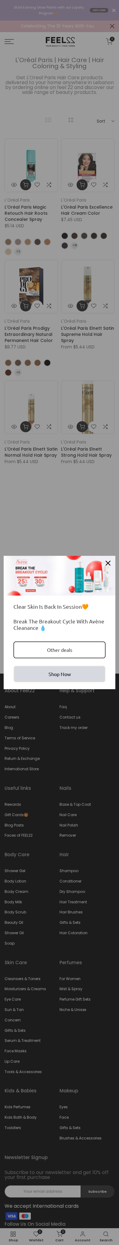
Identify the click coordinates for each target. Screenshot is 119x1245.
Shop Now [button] (60, 674)
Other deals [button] (59, 650)
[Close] (108, 563)
